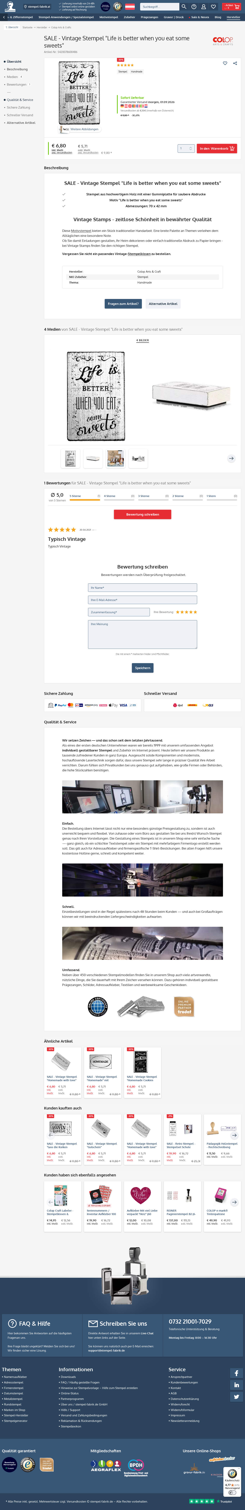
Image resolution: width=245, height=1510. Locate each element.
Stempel (122, 71)
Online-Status (70, 1393)
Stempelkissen (139, 254)
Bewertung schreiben (142, 514)
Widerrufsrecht (180, 1404)
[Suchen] (184, 7)
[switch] (232, 1492)
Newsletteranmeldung (185, 1421)
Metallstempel (13, 1399)
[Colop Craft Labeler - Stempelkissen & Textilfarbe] (61, 1195)
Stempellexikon (71, 1426)
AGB (173, 1393)
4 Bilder (142, 340)
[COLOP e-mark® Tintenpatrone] (220, 1195)
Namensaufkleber (15, 1377)
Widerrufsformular (182, 1410)
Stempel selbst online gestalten (78, 6)
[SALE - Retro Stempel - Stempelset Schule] (180, 1128)
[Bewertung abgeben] (125, 65)
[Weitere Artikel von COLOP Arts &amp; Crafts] (223, 41)
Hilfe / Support (70, 1410)
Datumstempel (13, 1393)
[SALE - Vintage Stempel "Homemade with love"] (61, 1061)
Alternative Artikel (163, 304)
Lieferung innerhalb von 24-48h (78, 3)
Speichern (142, 668)
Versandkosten (76, 1501)
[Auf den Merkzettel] (225, 63)
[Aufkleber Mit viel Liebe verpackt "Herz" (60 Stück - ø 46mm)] (141, 1195)
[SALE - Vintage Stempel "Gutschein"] (101, 1128)
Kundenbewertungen (184, 1382)
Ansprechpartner (181, 1377)
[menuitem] (77, 3)
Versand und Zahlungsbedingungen (84, 1415)
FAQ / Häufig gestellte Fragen (80, 1382)
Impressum (178, 1415)
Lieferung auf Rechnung (74, 9)
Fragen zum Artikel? (123, 304)
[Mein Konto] (203, 7)
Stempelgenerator (15, 1421)
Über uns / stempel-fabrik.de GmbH (84, 1404)
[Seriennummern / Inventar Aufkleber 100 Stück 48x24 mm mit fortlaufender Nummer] (101, 1195)
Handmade (136, 71)
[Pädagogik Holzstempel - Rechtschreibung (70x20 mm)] (220, 1128)
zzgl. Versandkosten (62, 152)
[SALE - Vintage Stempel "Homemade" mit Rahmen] (101, 1061)
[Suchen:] (159, 7)
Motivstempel (81, 231)
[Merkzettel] (213, 7)
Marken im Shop (14, 1410)
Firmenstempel (13, 1388)
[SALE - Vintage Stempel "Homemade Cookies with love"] (141, 1061)
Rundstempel (12, 1404)
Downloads (68, 1377)
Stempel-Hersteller (16, 1415)
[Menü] (239, 1469)
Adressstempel (13, 1382)
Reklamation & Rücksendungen (81, 1421)
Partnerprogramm (72, 1399)
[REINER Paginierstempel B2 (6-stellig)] (180, 1195)
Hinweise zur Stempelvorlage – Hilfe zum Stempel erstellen (99, 1388)
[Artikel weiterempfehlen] (235, 63)
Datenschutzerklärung (185, 1399)
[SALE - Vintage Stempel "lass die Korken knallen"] (61, 1128)
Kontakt (176, 1388)
